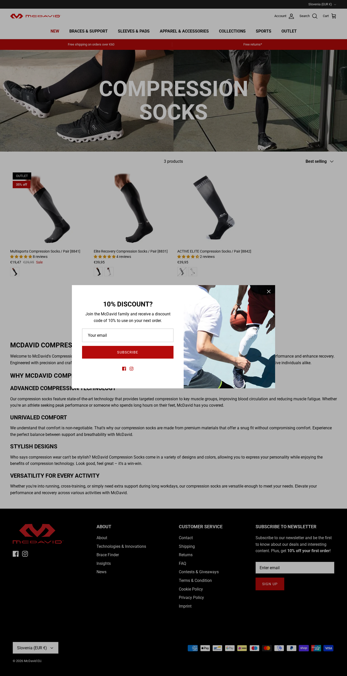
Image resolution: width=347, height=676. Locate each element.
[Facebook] (124, 369)
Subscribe (127, 352)
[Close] (268, 291)
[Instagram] (131, 369)
